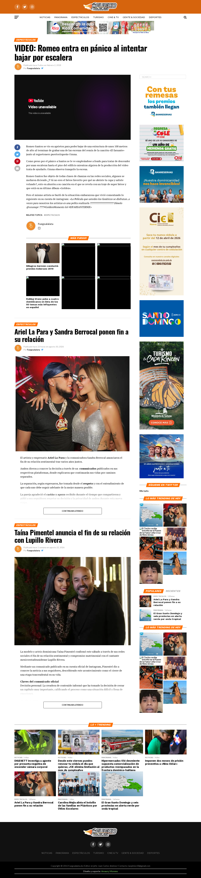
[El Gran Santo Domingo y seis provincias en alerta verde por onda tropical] (151, 515)
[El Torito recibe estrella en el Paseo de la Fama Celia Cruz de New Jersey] (151, 532)
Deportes (155, 17)
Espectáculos (80, 17)
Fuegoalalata (33, 68)
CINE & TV (113, 17)
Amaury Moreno (109, 871)
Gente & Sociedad (134, 17)
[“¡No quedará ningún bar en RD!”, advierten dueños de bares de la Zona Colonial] (151, 548)
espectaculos (52, 215)
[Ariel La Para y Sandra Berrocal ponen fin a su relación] (175, 515)
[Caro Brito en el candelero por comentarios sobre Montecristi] (175, 563)
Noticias (45, 17)
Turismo (98, 17)
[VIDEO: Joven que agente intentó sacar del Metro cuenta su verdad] (151, 572)
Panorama (60, 17)
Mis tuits (143, 491)
